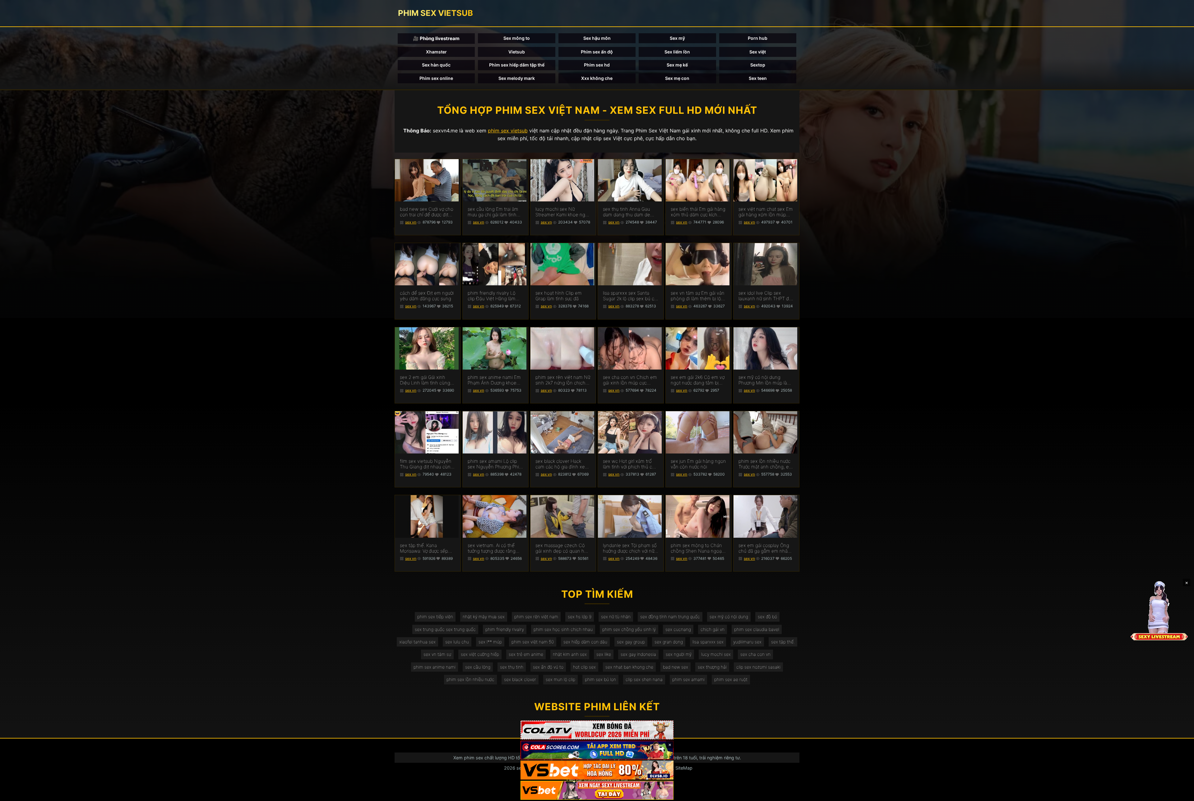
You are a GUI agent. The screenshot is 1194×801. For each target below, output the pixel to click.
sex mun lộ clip (560, 679)
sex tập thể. (783, 641)
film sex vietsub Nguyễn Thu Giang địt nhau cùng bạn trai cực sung (426, 464)
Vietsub (516, 51)
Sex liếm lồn (677, 51)
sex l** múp (490, 641)
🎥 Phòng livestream (436, 38)
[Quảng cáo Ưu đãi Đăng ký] (597, 750)
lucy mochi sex (716, 654)
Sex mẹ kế (677, 64)
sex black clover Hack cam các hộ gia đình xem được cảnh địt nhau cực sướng (562, 464)
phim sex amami (688, 679)
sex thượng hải (712, 667)
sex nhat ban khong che (629, 667)
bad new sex (675, 667)
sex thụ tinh (511, 667)
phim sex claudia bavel (756, 629)
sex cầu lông (477, 667)
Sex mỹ (677, 38)
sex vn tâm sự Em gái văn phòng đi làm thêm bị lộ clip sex (697, 296)
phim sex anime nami (435, 667)
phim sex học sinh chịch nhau (563, 629)
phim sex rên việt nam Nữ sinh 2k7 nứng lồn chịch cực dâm (562, 380)
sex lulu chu (457, 641)
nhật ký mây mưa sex (484, 616)
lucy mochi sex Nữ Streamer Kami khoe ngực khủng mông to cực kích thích (562, 212)
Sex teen (758, 78)
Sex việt (757, 51)
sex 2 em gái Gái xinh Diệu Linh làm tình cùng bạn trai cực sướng (425, 380)
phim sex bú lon (600, 679)
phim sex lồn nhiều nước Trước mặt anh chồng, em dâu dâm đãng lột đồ (765, 464)
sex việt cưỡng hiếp (480, 654)
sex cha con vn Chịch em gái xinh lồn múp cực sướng (630, 380)
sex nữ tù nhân (616, 616)
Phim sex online (436, 78)
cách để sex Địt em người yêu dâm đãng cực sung (427, 296)
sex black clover (520, 679)
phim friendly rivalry (504, 629)
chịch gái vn (712, 629)
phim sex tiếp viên (435, 616)
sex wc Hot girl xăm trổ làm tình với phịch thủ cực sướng (630, 464)
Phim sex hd (597, 64)
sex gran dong (669, 641)
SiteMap (683, 768)
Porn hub (757, 38)
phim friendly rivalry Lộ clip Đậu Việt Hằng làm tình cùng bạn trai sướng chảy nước (493, 296)
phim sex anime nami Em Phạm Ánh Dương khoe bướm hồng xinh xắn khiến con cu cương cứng (494, 380)
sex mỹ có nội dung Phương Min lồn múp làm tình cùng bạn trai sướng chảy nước (764, 380)
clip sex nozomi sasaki (758, 667)
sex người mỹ (679, 654)
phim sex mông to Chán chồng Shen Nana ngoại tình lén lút (697, 548)
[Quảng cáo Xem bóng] (597, 729)
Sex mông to (516, 38)
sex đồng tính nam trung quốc (670, 616)
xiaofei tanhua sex (417, 641)
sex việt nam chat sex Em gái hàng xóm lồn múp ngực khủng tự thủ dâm (765, 212)
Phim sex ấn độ (597, 51)
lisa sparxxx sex (708, 641)
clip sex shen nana (644, 679)
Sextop (757, 64)
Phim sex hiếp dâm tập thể (516, 64)
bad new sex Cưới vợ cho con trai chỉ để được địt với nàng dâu (426, 212)
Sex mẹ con (677, 78)
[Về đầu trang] (1180, 793)
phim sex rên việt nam (536, 616)
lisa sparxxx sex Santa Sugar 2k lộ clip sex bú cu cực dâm (630, 296)
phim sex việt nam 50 (532, 641)
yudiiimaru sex (747, 641)
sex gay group (631, 641)
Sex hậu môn (597, 38)
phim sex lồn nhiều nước (470, 679)
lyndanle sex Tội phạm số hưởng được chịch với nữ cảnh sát (630, 548)
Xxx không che (597, 78)
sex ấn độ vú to (548, 667)
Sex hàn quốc (436, 64)
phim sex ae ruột (730, 679)
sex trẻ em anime (526, 654)
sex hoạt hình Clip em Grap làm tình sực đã (558, 296)
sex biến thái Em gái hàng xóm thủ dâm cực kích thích (698, 212)
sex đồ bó (767, 616)
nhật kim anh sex (570, 654)
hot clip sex (584, 667)
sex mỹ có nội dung (729, 616)
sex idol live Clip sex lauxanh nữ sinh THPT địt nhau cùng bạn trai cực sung (765, 296)
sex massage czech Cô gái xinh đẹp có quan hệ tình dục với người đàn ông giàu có (561, 548)
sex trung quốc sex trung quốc (445, 629)
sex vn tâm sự (437, 654)
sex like (603, 654)
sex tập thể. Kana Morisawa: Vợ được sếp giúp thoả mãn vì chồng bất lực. (425, 548)
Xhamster (436, 51)
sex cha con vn (755, 654)
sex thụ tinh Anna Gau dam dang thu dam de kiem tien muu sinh (626, 212)
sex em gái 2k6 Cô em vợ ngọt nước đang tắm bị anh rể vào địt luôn (697, 380)
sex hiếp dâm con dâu (585, 641)
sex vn (410, 222)
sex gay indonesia (638, 654)
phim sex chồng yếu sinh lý (629, 629)
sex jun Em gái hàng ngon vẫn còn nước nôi (698, 464)
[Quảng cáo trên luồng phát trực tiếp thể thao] (597, 790)
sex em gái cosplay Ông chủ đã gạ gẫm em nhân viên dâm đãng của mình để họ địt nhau (764, 548)
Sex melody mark (516, 78)
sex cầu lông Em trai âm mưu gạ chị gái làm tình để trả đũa (493, 212)
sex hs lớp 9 (579, 616)
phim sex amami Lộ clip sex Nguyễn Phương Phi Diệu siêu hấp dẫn (493, 464)
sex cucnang (678, 629)
